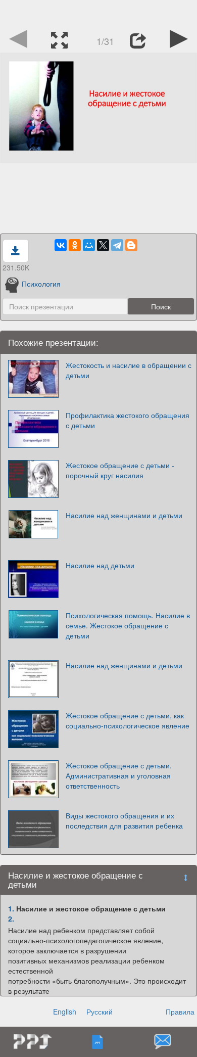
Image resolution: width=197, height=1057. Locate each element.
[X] (103, 245)
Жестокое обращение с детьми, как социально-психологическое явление (127, 720)
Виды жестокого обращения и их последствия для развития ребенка (124, 820)
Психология (41, 284)
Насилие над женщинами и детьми (124, 515)
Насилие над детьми (100, 565)
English (64, 1011)
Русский (99, 1011)
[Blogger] (131, 245)
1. (11, 908)
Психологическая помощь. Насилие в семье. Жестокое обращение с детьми (128, 625)
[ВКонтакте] (61, 245)
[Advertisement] (98, 12)
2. (11, 918)
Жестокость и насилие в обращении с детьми (128, 370)
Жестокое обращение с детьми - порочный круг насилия (120, 470)
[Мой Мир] (89, 245)
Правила (180, 1011)
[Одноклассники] (75, 245)
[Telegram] (117, 245)
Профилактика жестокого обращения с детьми (127, 420)
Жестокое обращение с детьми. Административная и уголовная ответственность (119, 775)
